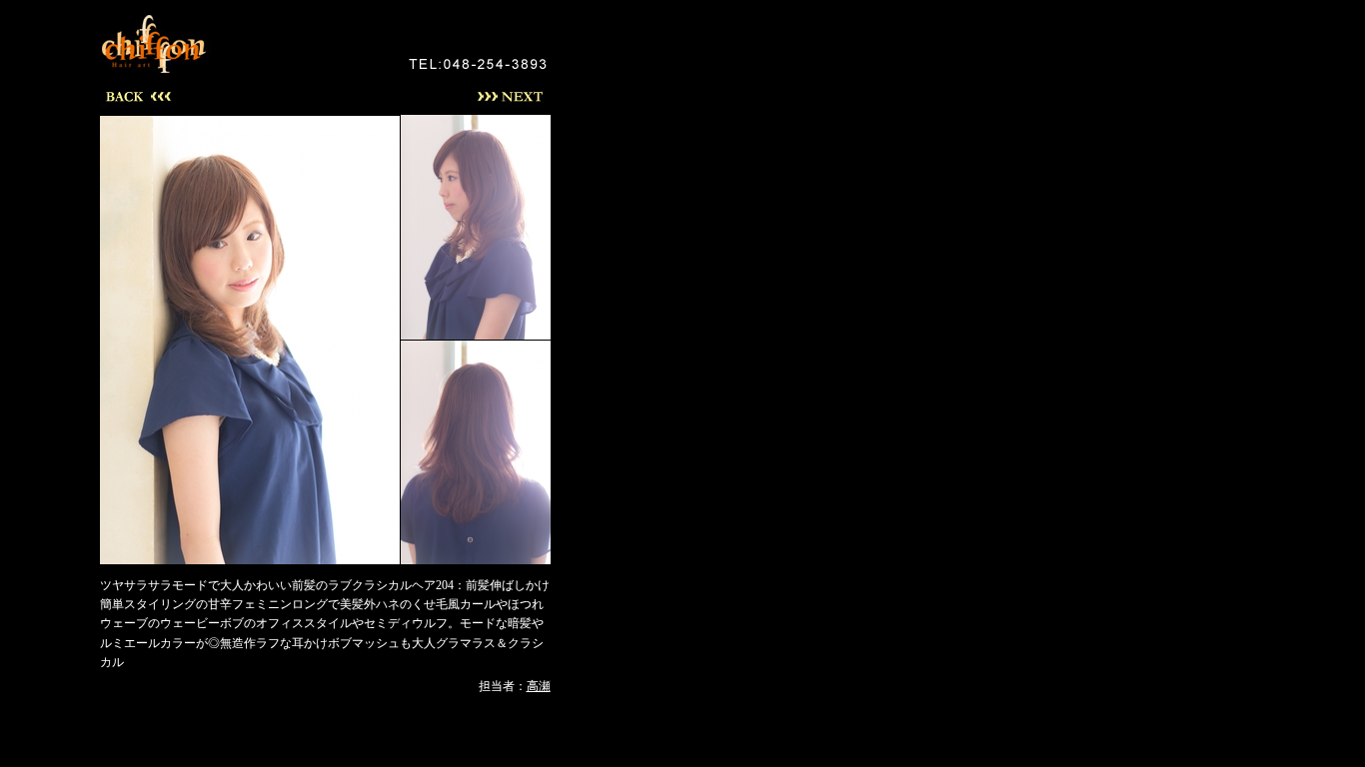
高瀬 (539, 686)
